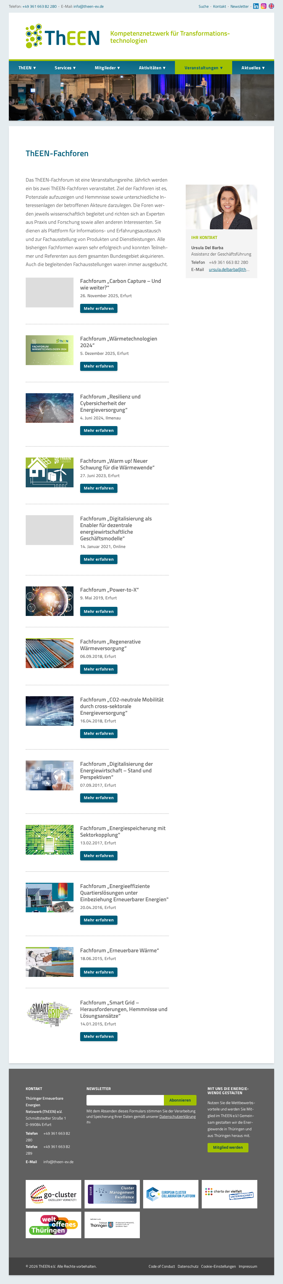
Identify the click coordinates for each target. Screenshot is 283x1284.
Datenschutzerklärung (177, 1116)
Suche (204, 6)
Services (63, 67)
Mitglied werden (228, 1147)
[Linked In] (256, 6)
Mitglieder (105, 67)
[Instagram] (263, 6)
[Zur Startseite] (62, 36)
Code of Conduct (162, 1266)
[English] (271, 6)
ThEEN (25, 67)
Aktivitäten (150, 67)
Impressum (248, 1266)
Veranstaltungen (202, 67)
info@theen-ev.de (89, 6)
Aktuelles (251, 67)
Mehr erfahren (99, 308)
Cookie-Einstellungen (218, 1266)
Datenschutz (188, 1266)
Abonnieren (180, 1100)
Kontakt (219, 6)
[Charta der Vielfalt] (229, 1194)
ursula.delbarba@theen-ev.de (236, 269)
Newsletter (239, 6)
